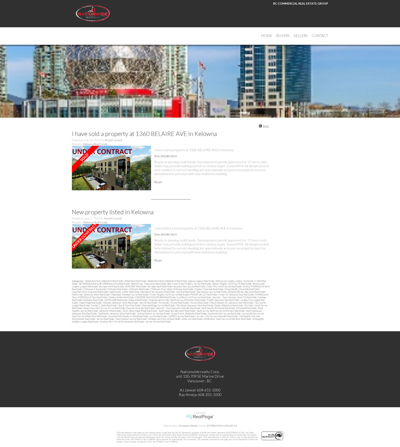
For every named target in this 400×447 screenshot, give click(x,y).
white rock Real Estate (192, 319)
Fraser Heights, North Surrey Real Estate (169, 294)
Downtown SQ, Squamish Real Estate (158, 291)
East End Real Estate (186, 291)
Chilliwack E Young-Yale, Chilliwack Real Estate (106, 289)
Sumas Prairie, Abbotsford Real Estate (189, 313)
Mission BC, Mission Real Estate (174, 302)
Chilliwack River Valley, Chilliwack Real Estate (172, 289)
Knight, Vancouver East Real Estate (223, 300)
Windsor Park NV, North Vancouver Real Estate (122, 321)
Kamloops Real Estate (94, 300)
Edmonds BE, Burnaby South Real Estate (247, 291)
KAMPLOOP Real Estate (116, 300)
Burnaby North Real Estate (111, 286)
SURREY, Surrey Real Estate (181, 316)
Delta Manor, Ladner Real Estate (125, 291)
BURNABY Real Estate (136, 286)
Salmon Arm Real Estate (110, 310)
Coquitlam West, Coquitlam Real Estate (90, 291)
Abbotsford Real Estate (136, 281)
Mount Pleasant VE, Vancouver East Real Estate (232, 302)
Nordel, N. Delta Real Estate (104, 305)
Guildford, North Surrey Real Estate (194, 297)
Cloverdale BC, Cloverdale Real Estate (242, 289)
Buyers (283, 36)
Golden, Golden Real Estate (121, 297)
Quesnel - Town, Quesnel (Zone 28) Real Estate (178, 308)
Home (266, 36)
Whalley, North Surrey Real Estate (164, 319)
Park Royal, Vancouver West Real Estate (195, 305)
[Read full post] (111, 168)
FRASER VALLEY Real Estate (204, 294)
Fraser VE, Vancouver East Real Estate (236, 294)
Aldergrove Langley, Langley (229, 281)
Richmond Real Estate (246, 308)
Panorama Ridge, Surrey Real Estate (158, 305)
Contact (320, 36)
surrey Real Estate (158, 316)
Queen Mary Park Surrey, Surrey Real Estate (104, 308)
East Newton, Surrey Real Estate (212, 291)
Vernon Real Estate (106, 319)
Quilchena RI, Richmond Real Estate (218, 308)
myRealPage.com (200, 417)
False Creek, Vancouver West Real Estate (91, 294)
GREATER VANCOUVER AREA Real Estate (155, 297)
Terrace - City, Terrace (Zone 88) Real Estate (217, 316)
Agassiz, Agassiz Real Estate (201, 281)
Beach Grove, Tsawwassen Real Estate (148, 283)
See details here (165, 156)
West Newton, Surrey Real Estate (131, 319)
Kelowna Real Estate (95, 144)
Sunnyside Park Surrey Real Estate (224, 313)
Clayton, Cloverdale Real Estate (209, 289)
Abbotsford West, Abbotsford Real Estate (167, 281)
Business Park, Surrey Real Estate (190, 286)
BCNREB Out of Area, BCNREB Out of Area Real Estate (104, 283)
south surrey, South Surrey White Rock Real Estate (221, 310)
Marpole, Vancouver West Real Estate (120, 302)
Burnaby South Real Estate (160, 286)
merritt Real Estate (148, 302)
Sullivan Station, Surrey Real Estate (153, 313)
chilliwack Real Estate (139, 289)
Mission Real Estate (199, 302)
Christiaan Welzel (188, 425)
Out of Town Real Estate (129, 305)
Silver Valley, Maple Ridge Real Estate (140, 310)
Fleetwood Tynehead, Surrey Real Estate (130, 294)
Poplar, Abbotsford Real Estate (229, 305)
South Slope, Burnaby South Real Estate (177, 310)
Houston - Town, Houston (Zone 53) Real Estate (234, 297)
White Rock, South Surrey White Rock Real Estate (227, 319)
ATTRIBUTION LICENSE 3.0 (222, 425)
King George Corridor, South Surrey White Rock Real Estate (177, 300)
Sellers (301, 36)
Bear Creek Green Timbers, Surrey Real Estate (189, 283)
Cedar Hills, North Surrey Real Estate (224, 286)
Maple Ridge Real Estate (90, 302)
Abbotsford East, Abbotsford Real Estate (104, 281)
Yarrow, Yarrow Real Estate (158, 321)
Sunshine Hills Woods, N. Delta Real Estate (128, 316)
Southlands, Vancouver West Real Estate (117, 313)
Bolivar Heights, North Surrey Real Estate (232, 283)
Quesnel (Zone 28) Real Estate (140, 308)
